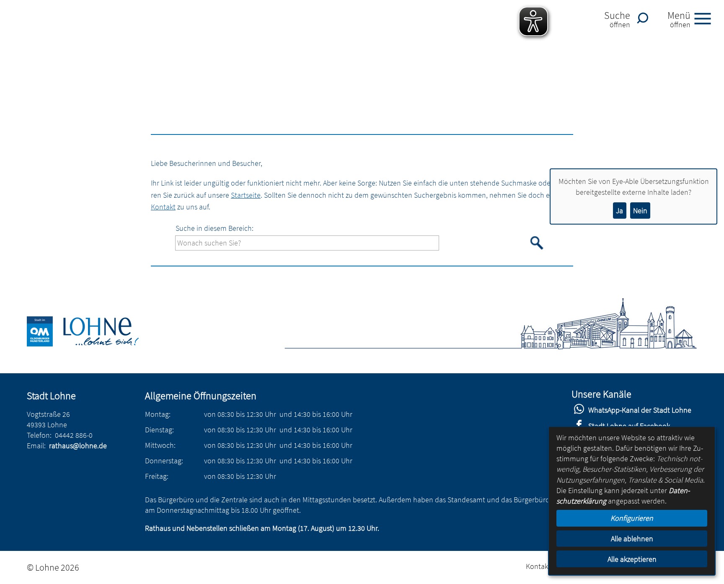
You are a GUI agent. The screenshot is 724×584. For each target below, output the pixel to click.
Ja (619, 210)
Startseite (246, 195)
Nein (640, 210)
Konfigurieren (631, 518)
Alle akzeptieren (632, 559)
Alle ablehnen (632, 538)
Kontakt (163, 207)
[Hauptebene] (92, 344)
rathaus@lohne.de (78, 445)
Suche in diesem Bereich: (214, 228)
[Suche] (645, 18)
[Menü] (706, 18)
